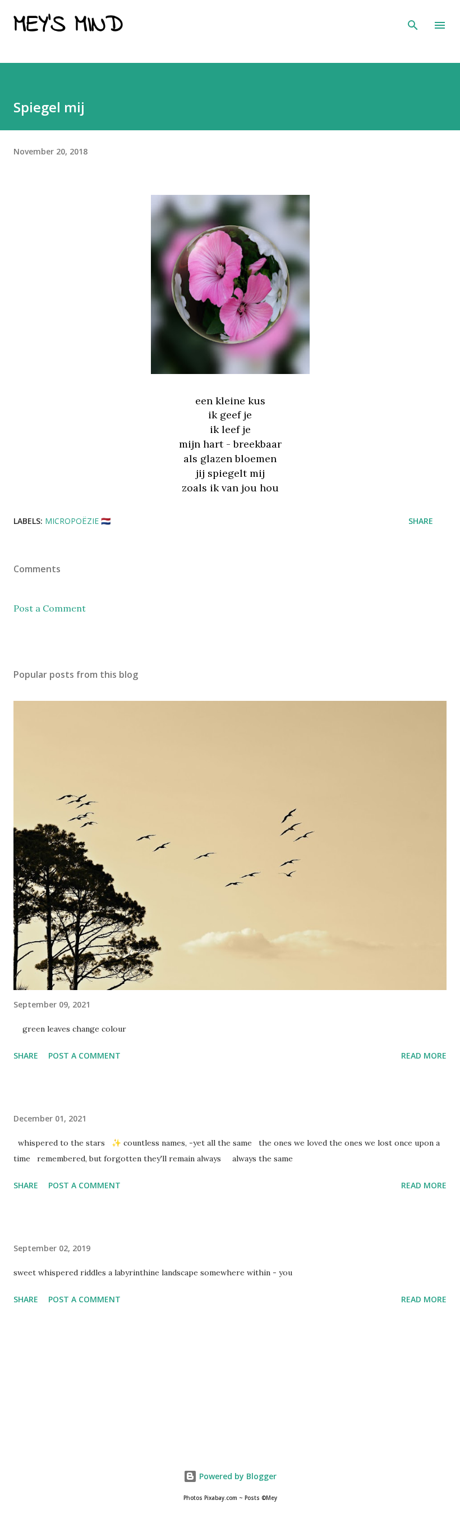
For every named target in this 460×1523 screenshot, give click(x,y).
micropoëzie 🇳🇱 (78, 521)
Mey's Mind (68, 25)
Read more (424, 1055)
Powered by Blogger (237, 1476)
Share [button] (420, 521)
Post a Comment (49, 608)
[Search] (413, 20)
